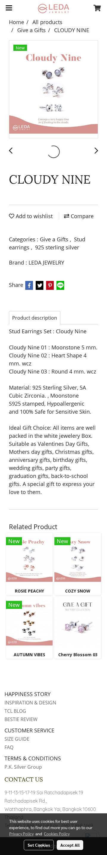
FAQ (8, 747)
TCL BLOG (15, 711)
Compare (81, 216)
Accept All (70, 845)
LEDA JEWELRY (46, 262)
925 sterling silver (57, 247)
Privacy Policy (21, 833)
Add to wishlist (33, 216)
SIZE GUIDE (16, 739)
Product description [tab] (34, 318)
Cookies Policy (57, 833)
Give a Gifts (55, 239)
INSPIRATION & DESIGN (30, 702)
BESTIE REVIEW (20, 719)
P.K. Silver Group (23, 767)
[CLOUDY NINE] (53, 89)
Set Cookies (39, 845)
